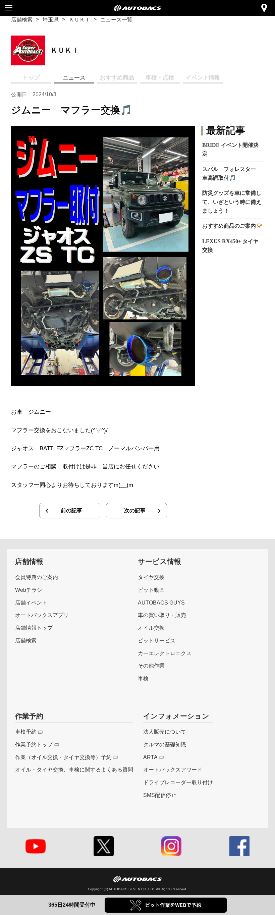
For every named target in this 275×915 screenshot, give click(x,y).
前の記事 (71, 510)
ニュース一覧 (116, 19)
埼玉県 (51, 19)
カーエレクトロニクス (164, 653)
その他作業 (151, 666)
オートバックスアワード (172, 769)
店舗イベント (31, 602)
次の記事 (135, 510)
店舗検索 (22, 19)
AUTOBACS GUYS (161, 602)
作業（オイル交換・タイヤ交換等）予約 (63, 757)
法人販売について (164, 732)
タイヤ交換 (151, 577)
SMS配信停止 (159, 795)
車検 (143, 678)
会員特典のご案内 (36, 577)
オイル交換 (151, 628)
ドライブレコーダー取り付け (178, 782)
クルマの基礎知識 (164, 744)
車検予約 (26, 732)
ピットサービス (156, 640)
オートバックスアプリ (42, 615)
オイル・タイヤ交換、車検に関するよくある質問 (74, 769)
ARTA (150, 757)
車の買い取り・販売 (162, 615)
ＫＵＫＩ (79, 19)
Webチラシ (28, 590)
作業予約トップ (34, 744)
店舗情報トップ (34, 628)
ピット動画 (151, 590)
